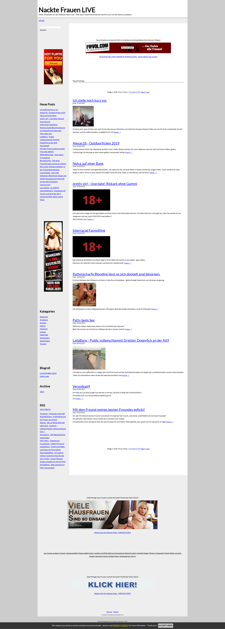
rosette (97, 553)
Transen (43, 344)
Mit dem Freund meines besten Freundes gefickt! (109, 410)
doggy (146, 553)
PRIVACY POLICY (121, 626)
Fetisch (43, 326)
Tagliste (115, 612)
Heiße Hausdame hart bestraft (52, 179)
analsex (56, 553)
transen (62, 553)
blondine (99, 556)
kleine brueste (130, 553)
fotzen (166, 553)
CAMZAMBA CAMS (48, 373)
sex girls (178, 553)
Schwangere (45, 338)
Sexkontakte (45, 341)
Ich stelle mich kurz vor (90, 100)
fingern (92, 556)
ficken (172, 553)
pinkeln (111, 556)
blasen (81, 553)
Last (147, 92)
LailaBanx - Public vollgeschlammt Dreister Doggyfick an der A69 (121, 340)
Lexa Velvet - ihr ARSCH (49, 188)
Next (143, 92)
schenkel (139, 553)
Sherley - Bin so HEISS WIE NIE (52, 423)
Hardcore (43, 329)
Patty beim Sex (84, 320)
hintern (152, 553)
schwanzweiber (72, 553)
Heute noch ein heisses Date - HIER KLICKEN (112, 532)
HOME (41, 20)
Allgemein (44, 317)
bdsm (117, 556)
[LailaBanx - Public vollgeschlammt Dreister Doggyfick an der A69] (128, 358)
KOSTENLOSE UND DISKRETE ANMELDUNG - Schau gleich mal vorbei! (128, 57)
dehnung (111, 553)
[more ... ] (117, 132)
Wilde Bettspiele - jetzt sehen (51, 154)
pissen (105, 556)
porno (133, 556)
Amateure (44, 320)
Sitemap (109, 612)
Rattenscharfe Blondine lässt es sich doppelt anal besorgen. (116, 274)
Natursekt (44, 335)
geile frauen (89, 553)
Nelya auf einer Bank (88, 163)
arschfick (103, 553)
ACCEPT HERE (165, 626)
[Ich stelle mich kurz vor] (128, 116)
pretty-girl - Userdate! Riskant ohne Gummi (105, 184)
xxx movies (48, 553)
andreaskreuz (125, 556)
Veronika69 (81, 386)
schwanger (159, 553)
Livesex (43, 332)
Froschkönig (45, 158)
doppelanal (119, 553)
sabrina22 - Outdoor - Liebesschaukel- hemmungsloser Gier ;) (53, 428)
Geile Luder (44, 376)
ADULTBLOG (45, 409)
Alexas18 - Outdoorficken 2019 (96, 143)
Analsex (43, 323)
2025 (42, 392)
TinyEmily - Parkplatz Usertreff (52, 413)
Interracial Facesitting (89, 230)
